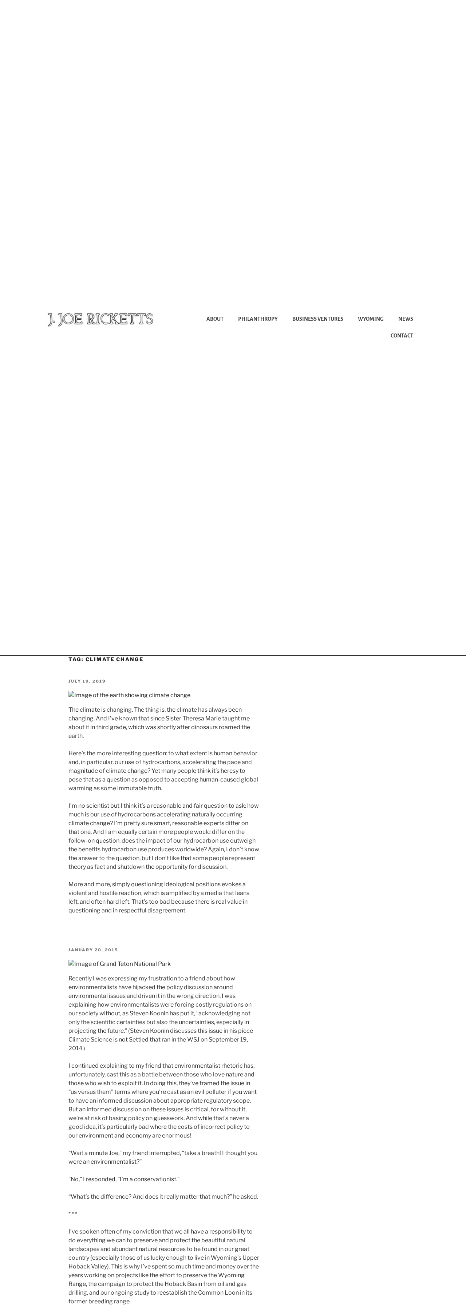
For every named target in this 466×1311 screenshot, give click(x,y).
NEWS (405, 319)
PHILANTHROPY (258, 319)
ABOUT (215, 319)
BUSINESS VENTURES (317, 319)
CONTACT (402, 336)
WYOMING (371, 319)
